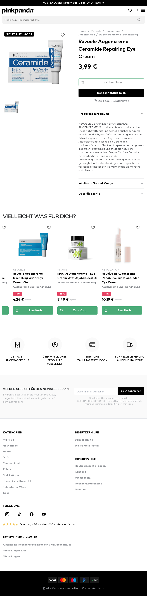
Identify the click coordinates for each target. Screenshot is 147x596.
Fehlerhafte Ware (14, 487)
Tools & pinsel (11, 463)
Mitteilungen (11, 556)
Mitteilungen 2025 (15, 550)
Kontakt (80, 472)
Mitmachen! (83, 478)
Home (84, 31)
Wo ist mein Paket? (87, 446)
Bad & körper (11, 475)
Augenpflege (87, 34)
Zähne (7, 469)
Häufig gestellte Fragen (90, 466)
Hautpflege (112, 31)
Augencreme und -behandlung (118, 34)
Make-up (8, 440)
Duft (6, 457)
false (6, 493)
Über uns (80, 489)
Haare (7, 451)
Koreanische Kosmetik (17, 481)
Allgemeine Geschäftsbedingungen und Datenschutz (37, 545)
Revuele (96, 31)
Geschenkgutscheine (88, 483)
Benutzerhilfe (84, 440)
